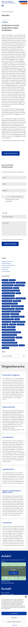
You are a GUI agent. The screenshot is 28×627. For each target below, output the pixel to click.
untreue (19, 337)
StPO (4, 327)
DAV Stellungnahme (8, 295)
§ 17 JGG (22, 345)
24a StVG (5, 280)
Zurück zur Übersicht (7, 11)
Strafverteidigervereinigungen (11, 332)
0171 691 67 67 (23, 1)
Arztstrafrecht (5, 269)
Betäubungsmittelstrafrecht (8, 265)
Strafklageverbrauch (9, 329)
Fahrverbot (19, 309)
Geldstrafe (6, 314)
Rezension (20, 324)
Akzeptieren (14, 613)
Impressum (14, 625)
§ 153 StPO (5, 348)
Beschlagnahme (7, 288)
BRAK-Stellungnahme (8, 293)
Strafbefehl (11, 327)
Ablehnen (14, 617)
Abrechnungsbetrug (8, 282)
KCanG (17, 319)
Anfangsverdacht (8, 285)
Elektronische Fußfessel (10, 303)
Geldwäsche (14, 314)
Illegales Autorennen (17, 316)
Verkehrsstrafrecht (6, 263)
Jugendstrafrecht (8, 319)
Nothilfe (5, 324)
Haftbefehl (6, 316)
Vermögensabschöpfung (9, 342)
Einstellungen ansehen (14, 621)
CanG (18, 293)
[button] (26, 596)
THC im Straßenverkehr (9, 335)
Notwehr (12, 324)
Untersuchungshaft (8, 337)
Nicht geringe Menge (18, 322)
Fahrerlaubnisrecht (17, 306)
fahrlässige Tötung (8, 309)
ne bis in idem (6, 322)
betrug (16, 288)
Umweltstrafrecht (6, 271)
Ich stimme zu (13, 573)
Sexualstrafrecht (6, 267)
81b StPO (12, 280)
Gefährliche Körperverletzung (11, 311)
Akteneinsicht (20, 282)
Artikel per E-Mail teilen (10, 153)
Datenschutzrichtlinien (17, 196)
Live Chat (24, 3)
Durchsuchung (20, 298)
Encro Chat (6, 306)
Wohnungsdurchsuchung (10, 345)
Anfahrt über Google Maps (7, 583)
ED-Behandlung (7, 301)
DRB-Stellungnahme (8, 298)
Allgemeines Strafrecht (7, 261)
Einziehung (17, 301)
